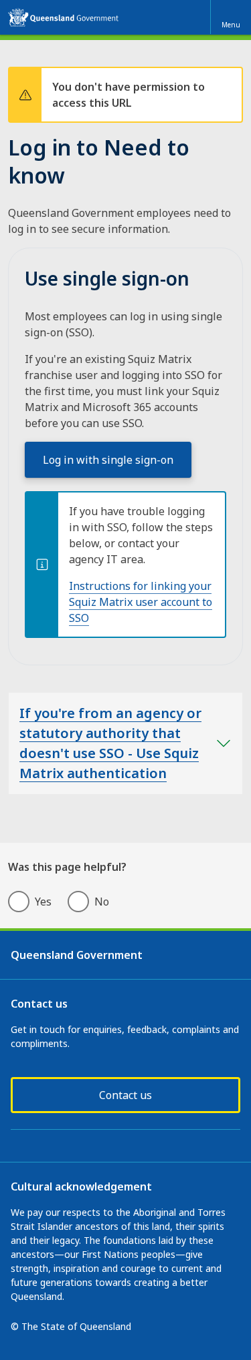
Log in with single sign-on (108, 459)
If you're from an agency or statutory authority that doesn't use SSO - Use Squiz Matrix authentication (110, 743)
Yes (43, 901)
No (101, 901)
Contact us (125, 1095)
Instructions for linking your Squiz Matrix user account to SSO (140, 602)
